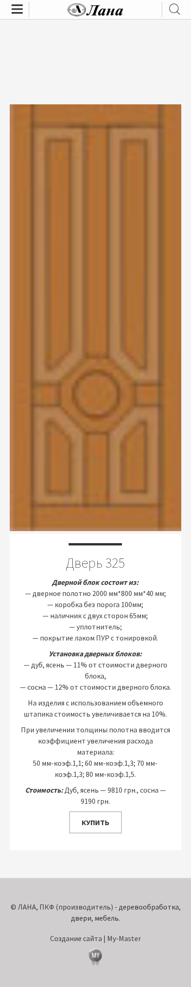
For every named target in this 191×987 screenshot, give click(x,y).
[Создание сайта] (95, 958)
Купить (95, 822)
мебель (107, 918)
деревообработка (149, 906)
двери (81, 918)
